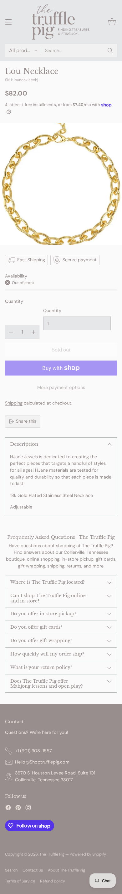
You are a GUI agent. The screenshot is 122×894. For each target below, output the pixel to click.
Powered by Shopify (88, 854)
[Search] (110, 50)
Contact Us (33, 870)
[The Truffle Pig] (61, 22)
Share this (26, 421)
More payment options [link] (61, 387)
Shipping (14, 403)
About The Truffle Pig (66, 870)
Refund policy (52, 881)
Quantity (14, 301)
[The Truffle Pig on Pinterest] (18, 808)
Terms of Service (20, 881)
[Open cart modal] (111, 22)
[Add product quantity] (33, 332)
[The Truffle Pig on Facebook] (8, 808)
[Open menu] (8, 22)
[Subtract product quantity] (11, 332)
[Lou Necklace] (61, 184)
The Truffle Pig (51, 854)
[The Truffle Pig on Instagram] (28, 808)
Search (11, 870)
